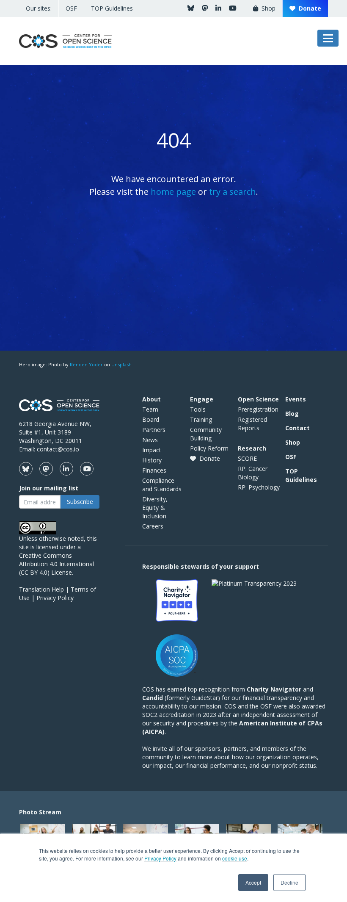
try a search (232, 191)
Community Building (206, 434)
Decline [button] (289, 882)
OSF (71, 8)
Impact (151, 450)
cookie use (234, 858)
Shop (266, 8)
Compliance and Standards (162, 484)
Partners (153, 430)
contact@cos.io (58, 449)
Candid (152, 698)
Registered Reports (252, 423)
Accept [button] (253, 882)
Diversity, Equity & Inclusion (155, 507)
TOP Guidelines (112, 8)
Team (150, 409)
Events (295, 399)
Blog (292, 413)
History (152, 460)
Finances (154, 470)
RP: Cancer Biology (252, 473)
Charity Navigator (274, 689)
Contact (297, 428)
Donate (308, 8)
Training (201, 419)
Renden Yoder (86, 364)
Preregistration (258, 409)
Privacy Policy (160, 858)
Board (150, 419)
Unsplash (121, 364)
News (150, 440)
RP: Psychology (259, 487)
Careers (152, 526)
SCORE (247, 458)
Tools (198, 409)
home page (173, 191)
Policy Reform (209, 448)
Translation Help (41, 589)
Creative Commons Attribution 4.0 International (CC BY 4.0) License (56, 563)
